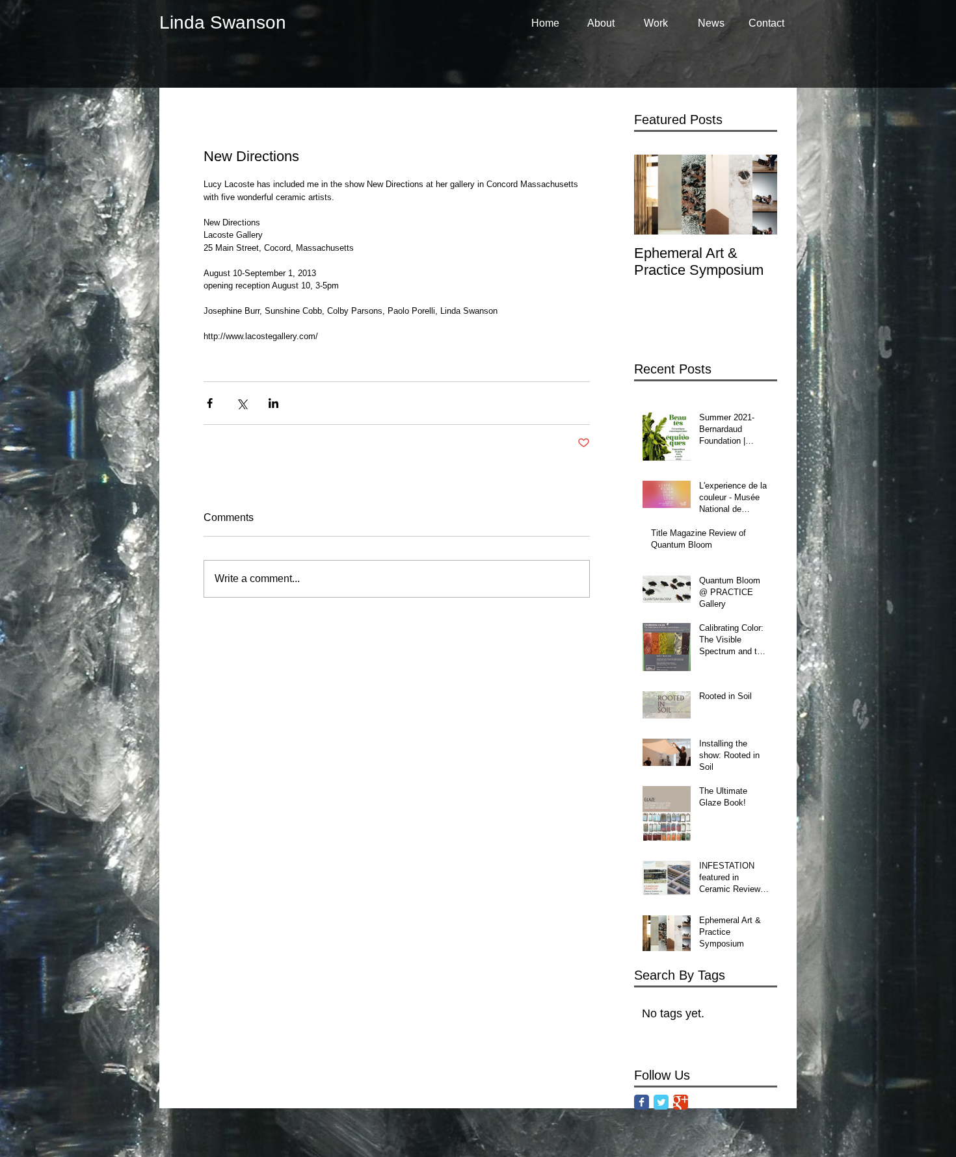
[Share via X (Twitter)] (241, 403)
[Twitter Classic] (661, 1102)
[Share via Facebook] (210, 403)
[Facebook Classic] (641, 1102)
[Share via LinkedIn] (273, 403)
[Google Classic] (680, 1102)
